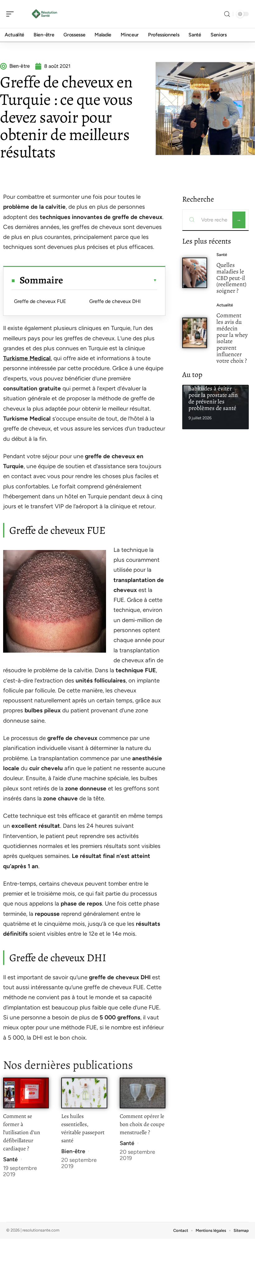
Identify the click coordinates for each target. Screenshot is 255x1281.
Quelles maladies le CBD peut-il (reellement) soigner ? (231, 278)
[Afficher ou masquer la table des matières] (110, 280)
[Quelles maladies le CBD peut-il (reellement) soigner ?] (195, 273)
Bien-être (73, 1151)
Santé (10, 1159)
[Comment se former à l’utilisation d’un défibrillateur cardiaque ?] (26, 1093)
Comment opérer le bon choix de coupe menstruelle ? (142, 1124)
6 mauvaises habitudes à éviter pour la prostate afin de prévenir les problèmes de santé (213, 395)
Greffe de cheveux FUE (40, 301)
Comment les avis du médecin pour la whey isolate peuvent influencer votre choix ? (232, 338)
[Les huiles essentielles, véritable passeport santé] (84, 1093)
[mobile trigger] (11, 14)
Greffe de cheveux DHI (115, 301)
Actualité (224, 305)
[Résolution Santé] (45, 14)
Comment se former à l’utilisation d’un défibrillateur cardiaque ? (21, 1132)
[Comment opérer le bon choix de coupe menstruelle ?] (142, 1093)
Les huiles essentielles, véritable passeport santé (82, 1128)
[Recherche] (227, 14)
